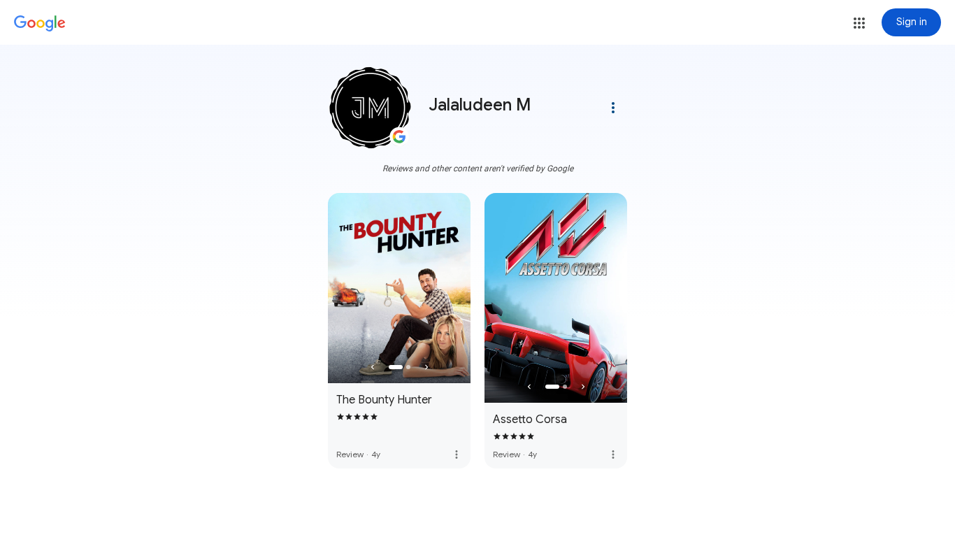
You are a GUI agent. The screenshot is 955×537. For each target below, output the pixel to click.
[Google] (40, 23)
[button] (859, 23)
